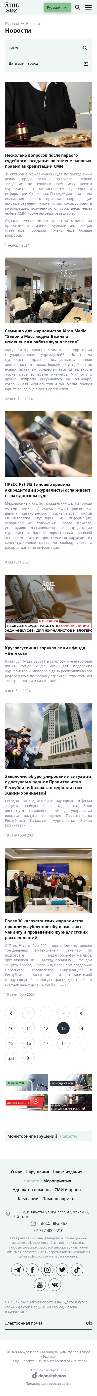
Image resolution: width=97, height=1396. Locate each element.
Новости (68, 1136)
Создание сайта (22, 1361)
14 (81, 1028)
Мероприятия (57, 1181)
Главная (12, 23)
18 (63, 1043)
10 (11, 1028)
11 (28, 1028)
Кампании (28, 1198)
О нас (16, 1172)
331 (11, 1058)
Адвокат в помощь (32, 1189)
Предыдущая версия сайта (48, 1383)
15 (11, 1043)
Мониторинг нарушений (32, 1136)
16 (28, 1043)
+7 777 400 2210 (48, 1230)
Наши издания (67, 1172)
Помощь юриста (59, 1198)
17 (46, 1043)
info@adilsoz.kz (53, 1223)
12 (46, 1028)
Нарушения (37, 1172)
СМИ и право (67, 1189)
